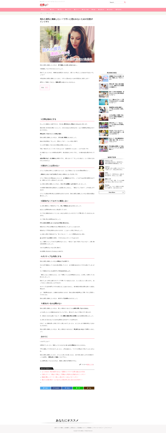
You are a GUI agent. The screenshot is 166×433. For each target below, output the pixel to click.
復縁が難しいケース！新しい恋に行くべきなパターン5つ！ (60, 377)
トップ (43, 13)
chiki (106, 172)
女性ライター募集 (58, 427)
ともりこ (107, 166)
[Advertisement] (67, 104)
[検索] (125, 2)
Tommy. (107, 185)
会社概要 (66, 427)
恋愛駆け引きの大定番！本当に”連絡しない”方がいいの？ (116, 78)
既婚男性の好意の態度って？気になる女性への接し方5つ (116, 109)
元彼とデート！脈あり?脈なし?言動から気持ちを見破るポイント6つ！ (64, 374)
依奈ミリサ (90, 364)
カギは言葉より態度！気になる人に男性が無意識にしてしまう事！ (116, 116)
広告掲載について (81, 427)
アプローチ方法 (57, 13)
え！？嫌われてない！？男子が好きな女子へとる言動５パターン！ (116, 101)
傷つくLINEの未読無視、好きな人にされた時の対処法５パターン (116, 93)
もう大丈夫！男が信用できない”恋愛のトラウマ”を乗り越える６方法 (63, 371)
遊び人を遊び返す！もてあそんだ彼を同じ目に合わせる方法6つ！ (62, 379)
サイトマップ (108, 427)
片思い (49, 13)
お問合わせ (73, 427)
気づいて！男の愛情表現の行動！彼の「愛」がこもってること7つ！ (116, 140)
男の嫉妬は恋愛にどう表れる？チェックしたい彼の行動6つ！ (116, 147)
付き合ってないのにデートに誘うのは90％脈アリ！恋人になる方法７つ (116, 132)
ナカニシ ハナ (109, 160)
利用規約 (89, 427)
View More (112, 192)
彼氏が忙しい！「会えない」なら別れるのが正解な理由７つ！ (116, 124)
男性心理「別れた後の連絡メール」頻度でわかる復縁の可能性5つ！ (116, 85)
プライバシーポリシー (98, 427)
